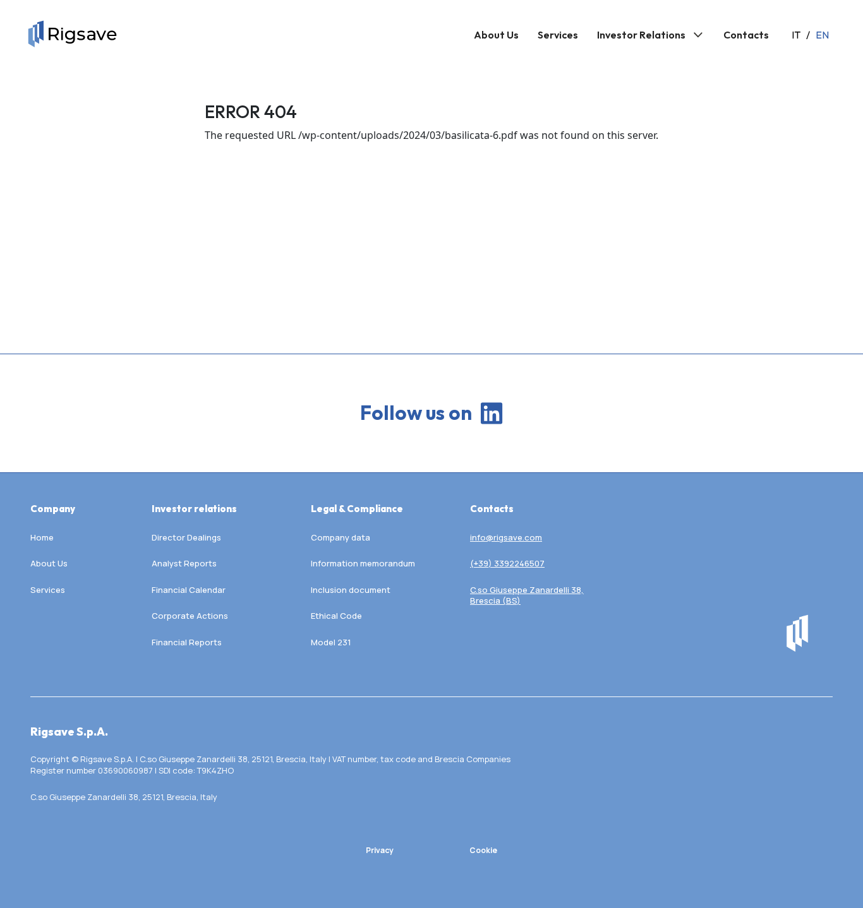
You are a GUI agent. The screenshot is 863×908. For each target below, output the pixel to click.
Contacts (746, 35)
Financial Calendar (189, 590)
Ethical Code (336, 616)
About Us (496, 35)
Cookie (483, 850)
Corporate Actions (190, 616)
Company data (340, 537)
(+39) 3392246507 (507, 563)
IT (796, 34)
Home (42, 537)
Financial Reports (187, 642)
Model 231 (331, 642)
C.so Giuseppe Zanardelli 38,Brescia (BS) (527, 596)
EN (822, 34)
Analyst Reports (184, 563)
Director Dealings (186, 537)
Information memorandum (363, 563)
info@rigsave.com (506, 537)
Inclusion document (350, 590)
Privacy (380, 850)
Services (558, 35)
